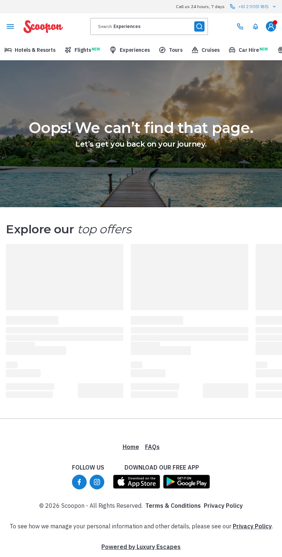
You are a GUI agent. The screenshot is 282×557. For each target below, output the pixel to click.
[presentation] (149, 26)
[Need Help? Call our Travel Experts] (240, 26)
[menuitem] (255, 26)
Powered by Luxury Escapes (141, 546)
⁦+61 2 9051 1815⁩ (253, 6)
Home (131, 446)
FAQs (152, 446)
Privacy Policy (223, 505)
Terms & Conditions (173, 505)
